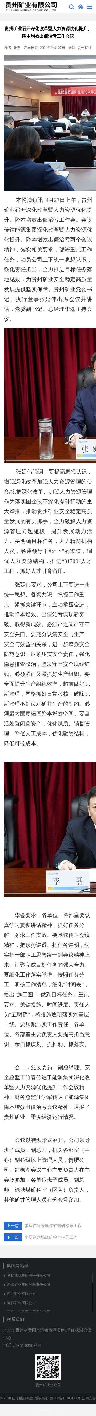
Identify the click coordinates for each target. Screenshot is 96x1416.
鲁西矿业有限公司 (21, 1303)
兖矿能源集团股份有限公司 (28, 1275)
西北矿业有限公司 (21, 1294)
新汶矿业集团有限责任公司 (28, 1284)
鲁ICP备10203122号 (65, 1398)
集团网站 (80, 6)
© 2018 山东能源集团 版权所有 (25, 1398)
